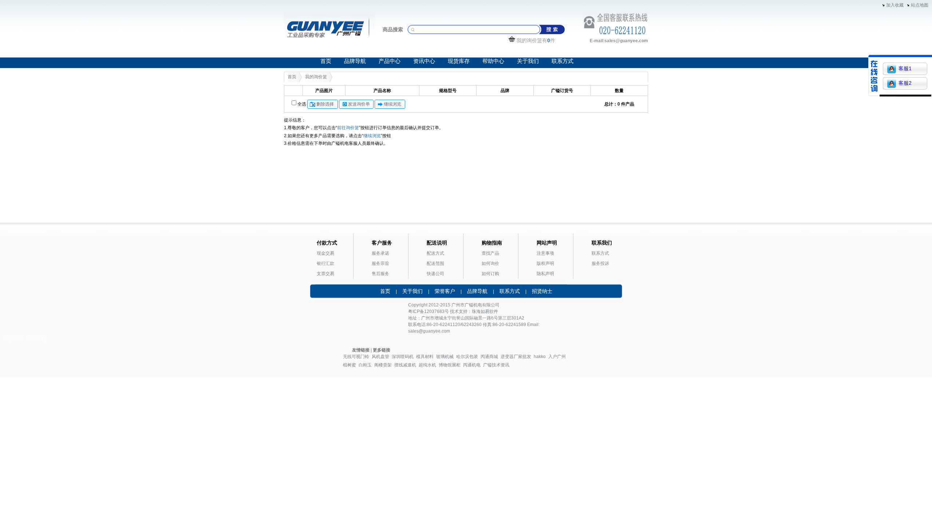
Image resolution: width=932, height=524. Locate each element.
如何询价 (490, 263)
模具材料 (425, 356)
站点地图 (919, 5)
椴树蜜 (349, 365)
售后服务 (380, 273)
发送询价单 (359, 104)
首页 (325, 61)
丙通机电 (472, 365)
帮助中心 (493, 61)
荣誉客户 (445, 291)
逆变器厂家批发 (516, 356)
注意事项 (545, 253)
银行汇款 (325, 263)
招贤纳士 (542, 291)
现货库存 (459, 61)
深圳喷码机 (403, 356)
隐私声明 (545, 273)
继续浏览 (392, 104)
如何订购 (490, 273)
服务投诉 (600, 263)
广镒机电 (473, 304)
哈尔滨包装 (467, 356)
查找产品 (490, 253)
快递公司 (435, 273)
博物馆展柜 (450, 365)
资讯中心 (424, 61)
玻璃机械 (445, 356)
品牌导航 (355, 61)
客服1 (905, 68)
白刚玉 (365, 365)
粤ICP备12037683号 (428, 311)
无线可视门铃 (356, 356)
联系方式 (562, 61)
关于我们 (528, 61)
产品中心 (389, 61)
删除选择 (325, 104)
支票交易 (325, 273)
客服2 (905, 83)
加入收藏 (895, 5)
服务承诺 (380, 253)
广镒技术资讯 (496, 365)
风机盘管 (380, 356)
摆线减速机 (405, 365)
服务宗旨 (380, 263)
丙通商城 (489, 356)
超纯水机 (427, 365)
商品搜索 (393, 29)
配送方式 (435, 253)
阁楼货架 (383, 365)
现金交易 (325, 253)
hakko (540, 356)
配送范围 (435, 263)
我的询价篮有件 (536, 40)
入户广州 (557, 356)
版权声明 (545, 263)
